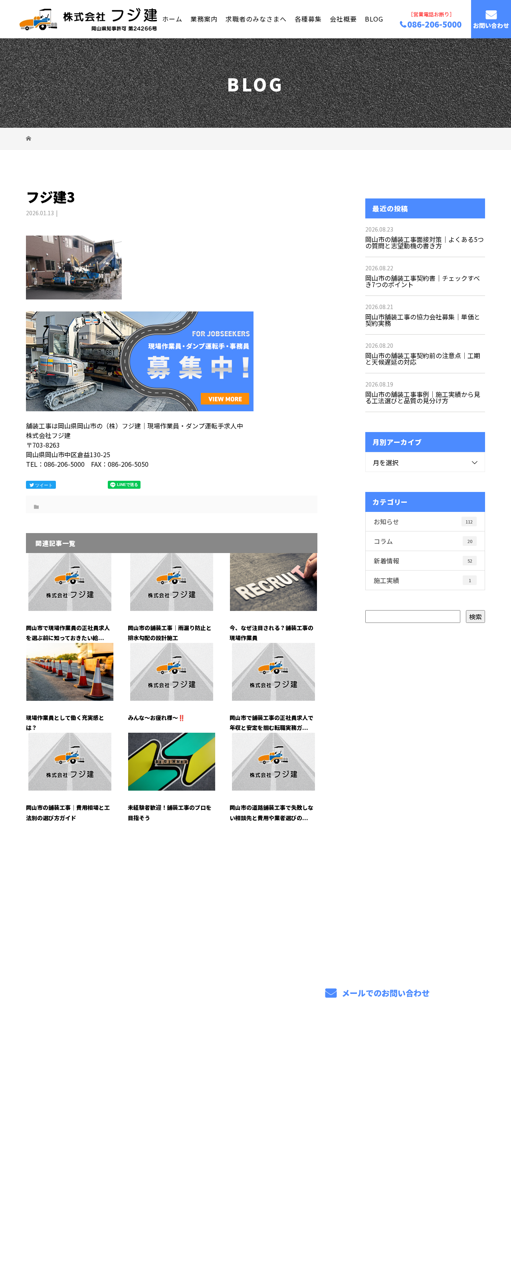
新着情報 (423, 560)
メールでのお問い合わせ (385, 993)
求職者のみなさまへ (256, 19)
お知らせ (423, 521)
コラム (423, 541)
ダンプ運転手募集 (424, 1084)
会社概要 (343, 19)
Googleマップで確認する (67, 1166)
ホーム (172, 19)
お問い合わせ (491, 25)
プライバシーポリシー (451, 1217)
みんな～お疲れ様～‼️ (156, 718)
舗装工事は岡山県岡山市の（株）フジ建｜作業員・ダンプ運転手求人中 (113, 1217)
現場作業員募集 (326, 1120)
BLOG (374, 19)
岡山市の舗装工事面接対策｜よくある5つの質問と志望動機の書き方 (424, 242)
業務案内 (204, 19)
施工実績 (422, 580)
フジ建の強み (230, 1107)
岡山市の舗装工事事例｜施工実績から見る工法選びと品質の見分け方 (422, 397)
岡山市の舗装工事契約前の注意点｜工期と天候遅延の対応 (422, 359)
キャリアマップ (326, 1095)
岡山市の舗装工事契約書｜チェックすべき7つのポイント (422, 281)
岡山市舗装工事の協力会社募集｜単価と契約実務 (422, 320)
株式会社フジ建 (60, 1086)
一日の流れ (320, 1107)
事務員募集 (414, 1096)
